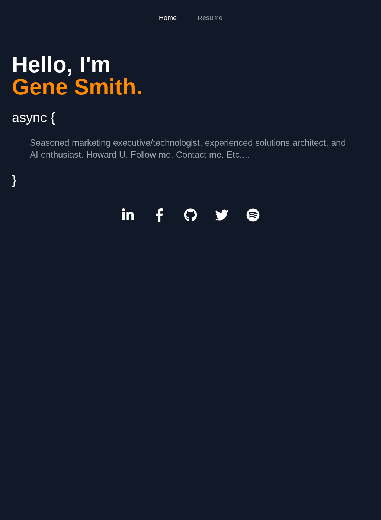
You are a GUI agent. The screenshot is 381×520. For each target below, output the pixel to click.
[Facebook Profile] (159, 215)
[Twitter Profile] (221, 215)
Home (168, 18)
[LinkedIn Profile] (128, 215)
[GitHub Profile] (190, 215)
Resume (210, 18)
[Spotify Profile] (253, 215)
